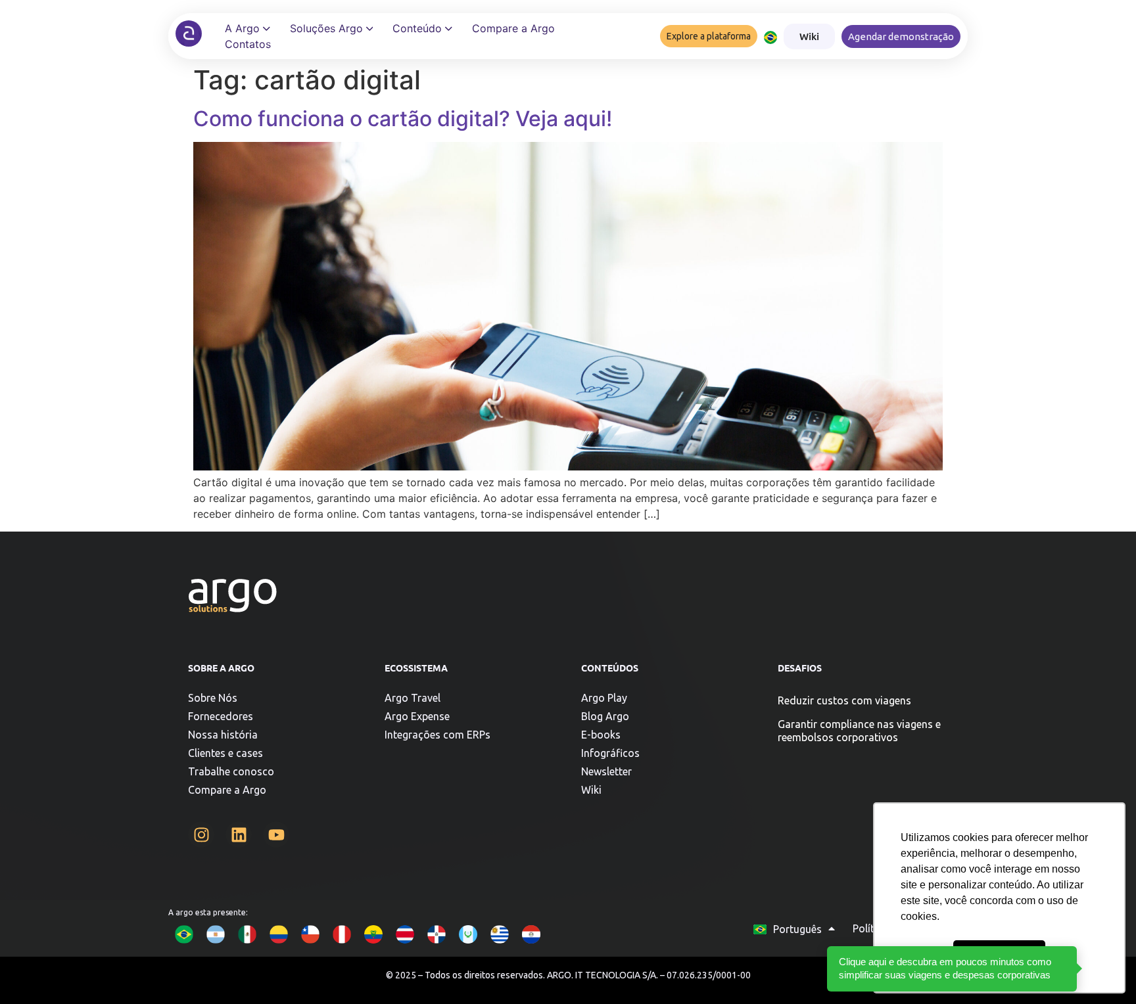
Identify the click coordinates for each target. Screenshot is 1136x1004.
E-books (601, 735)
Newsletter (606, 771)
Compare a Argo (227, 790)
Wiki (591, 790)
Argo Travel (412, 698)
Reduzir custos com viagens (844, 700)
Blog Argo (605, 716)
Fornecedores (220, 716)
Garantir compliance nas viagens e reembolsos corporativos (859, 730)
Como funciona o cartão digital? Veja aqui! (402, 118)
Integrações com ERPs (437, 735)
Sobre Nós (212, 698)
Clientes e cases (225, 753)
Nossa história (223, 735)
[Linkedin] (238, 834)
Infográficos (610, 753)
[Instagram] (201, 834)
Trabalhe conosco (231, 771)
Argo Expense (417, 716)
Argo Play (604, 698)
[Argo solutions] (189, 33)
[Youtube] (276, 834)
